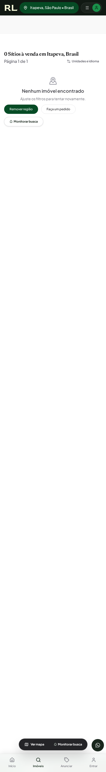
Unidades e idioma (85, 61)
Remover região (21, 109)
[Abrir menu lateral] (91, 8)
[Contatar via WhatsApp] (98, 745)
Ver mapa (37, 744)
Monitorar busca (26, 121)
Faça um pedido (58, 109)
